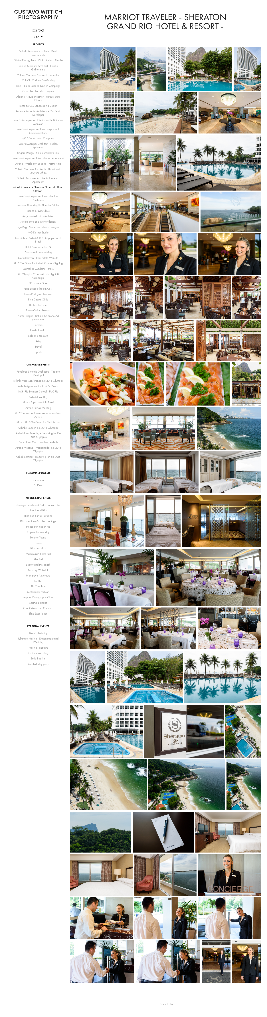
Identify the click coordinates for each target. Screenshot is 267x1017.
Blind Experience (38, 613)
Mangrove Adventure (38, 575)
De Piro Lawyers (38, 305)
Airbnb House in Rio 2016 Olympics (38, 427)
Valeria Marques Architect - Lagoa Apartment (38, 158)
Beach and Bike (38, 510)
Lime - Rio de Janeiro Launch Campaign (38, 85)
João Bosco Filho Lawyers (38, 288)
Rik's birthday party (38, 664)
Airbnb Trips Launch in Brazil (38, 402)
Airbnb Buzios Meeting (38, 408)
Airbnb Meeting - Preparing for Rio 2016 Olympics (38, 449)
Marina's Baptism (38, 647)
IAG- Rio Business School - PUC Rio (38, 391)
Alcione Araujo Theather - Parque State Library (38, 98)
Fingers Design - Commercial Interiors (38, 152)
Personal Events (38, 626)
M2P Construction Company (38, 138)
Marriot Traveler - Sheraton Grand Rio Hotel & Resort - (38, 189)
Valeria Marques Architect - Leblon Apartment (38, 145)
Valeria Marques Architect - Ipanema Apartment (38, 179)
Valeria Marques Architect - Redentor (38, 75)
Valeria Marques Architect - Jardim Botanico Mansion (38, 122)
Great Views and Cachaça (38, 608)
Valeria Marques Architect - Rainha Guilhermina (38, 67)
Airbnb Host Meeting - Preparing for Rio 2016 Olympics (38, 434)
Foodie (38, 543)
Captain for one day (38, 532)
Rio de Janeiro (38, 330)
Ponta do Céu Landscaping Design (38, 105)
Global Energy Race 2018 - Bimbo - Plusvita (38, 60)
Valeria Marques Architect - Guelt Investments (38, 53)
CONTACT (38, 30)
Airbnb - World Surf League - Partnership (38, 163)
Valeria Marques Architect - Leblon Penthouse (38, 198)
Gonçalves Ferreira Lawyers (38, 91)
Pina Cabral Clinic (38, 299)
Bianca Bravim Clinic (38, 210)
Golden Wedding (38, 653)
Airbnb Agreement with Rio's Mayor (38, 386)
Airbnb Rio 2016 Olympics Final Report (38, 422)
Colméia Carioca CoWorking (38, 80)
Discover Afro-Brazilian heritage (38, 521)
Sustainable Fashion (38, 592)
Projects (38, 44)
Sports (38, 352)
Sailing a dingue (38, 602)
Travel (38, 346)
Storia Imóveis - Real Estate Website (38, 258)
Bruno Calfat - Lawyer (38, 310)
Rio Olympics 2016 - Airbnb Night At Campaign (38, 275)
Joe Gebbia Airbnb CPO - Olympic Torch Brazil (38, 239)
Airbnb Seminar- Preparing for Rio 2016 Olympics (38, 458)
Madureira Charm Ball (38, 554)
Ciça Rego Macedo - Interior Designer (38, 227)
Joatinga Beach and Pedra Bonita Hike (38, 505)
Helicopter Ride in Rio (38, 526)
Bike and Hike (38, 548)
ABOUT (38, 37)
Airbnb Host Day (38, 397)
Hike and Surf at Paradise (38, 515)
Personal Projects (38, 473)
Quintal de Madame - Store (38, 268)
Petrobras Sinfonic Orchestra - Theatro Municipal (38, 373)
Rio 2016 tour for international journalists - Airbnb (38, 415)
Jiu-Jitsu (38, 581)
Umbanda (38, 480)
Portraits (38, 325)
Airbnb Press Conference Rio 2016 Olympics (38, 380)
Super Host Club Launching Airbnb (38, 442)
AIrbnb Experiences (38, 498)
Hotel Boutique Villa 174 (38, 247)
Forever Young (38, 537)
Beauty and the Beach (38, 564)
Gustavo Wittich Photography (43, 14)
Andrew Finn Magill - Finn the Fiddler (38, 205)
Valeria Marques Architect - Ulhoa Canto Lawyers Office (38, 170)
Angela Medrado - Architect (38, 216)
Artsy (38, 341)
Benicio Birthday (38, 633)
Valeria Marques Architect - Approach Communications (38, 131)
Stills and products (38, 335)
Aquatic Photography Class (38, 597)
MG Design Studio (38, 232)
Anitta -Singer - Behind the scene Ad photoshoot (38, 317)
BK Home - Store (38, 283)
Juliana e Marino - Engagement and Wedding (38, 640)
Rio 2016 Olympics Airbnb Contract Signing (38, 263)
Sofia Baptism (38, 658)
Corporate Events (38, 364)
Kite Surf (38, 559)
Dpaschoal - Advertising (38, 252)
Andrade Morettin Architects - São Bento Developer (38, 112)
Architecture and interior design (38, 221)
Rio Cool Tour (38, 586)
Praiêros (38, 485)
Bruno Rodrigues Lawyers (38, 294)
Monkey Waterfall (38, 570)
